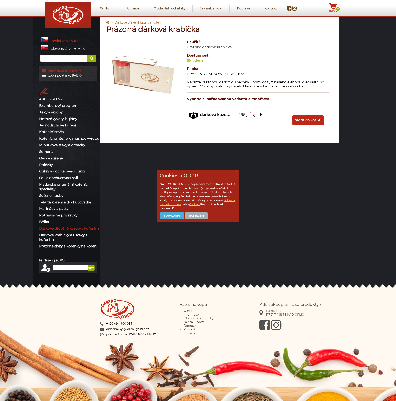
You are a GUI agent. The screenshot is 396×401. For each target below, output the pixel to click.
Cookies (194, 204)
